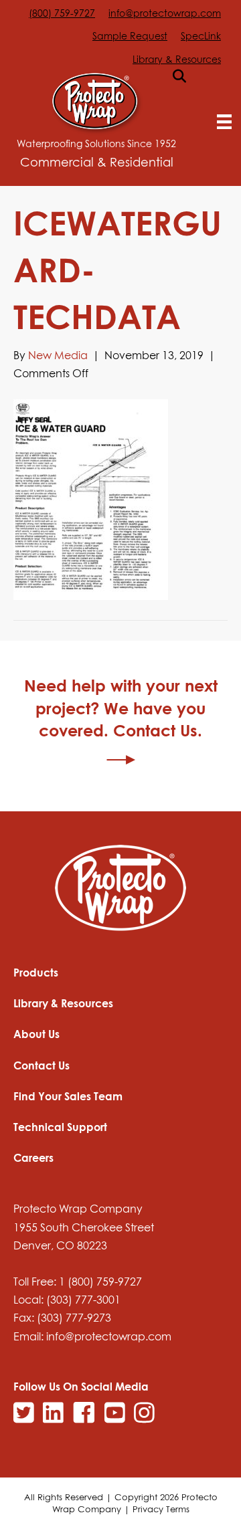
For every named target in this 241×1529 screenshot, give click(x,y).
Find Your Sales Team (68, 1096)
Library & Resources (177, 59)
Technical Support (60, 1127)
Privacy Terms (161, 1509)
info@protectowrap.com (164, 13)
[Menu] (224, 121)
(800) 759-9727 (62, 13)
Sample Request (129, 35)
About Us (36, 1034)
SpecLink (201, 35)
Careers (33, 1157)
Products (35, 972)
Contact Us (41, 1065)
